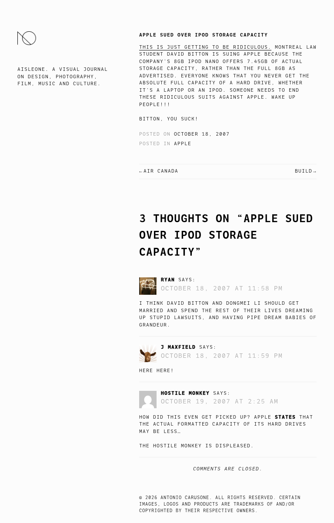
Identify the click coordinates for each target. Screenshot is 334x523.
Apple (182, 144)
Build (303, 171)
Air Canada (161, 171)
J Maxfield (178, 347)
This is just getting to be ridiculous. (205, 47)
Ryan (168, 279)
